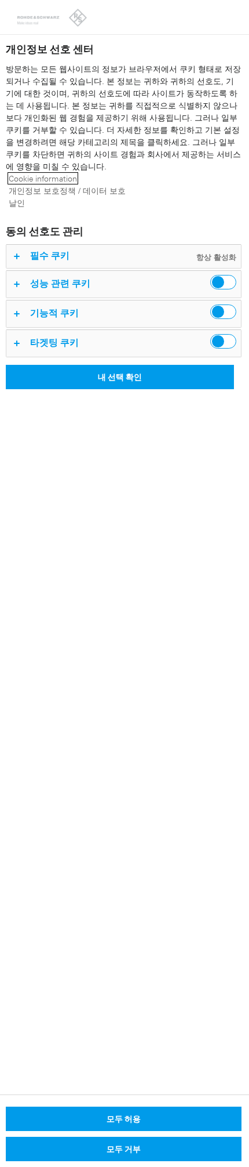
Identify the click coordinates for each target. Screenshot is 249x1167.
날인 (17, 203)
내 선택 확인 (120, 377)
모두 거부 (124, 1149)
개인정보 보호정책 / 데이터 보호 (67, 190)
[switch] (223, 282)
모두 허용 (124, 1118)
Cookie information (43, 178)
